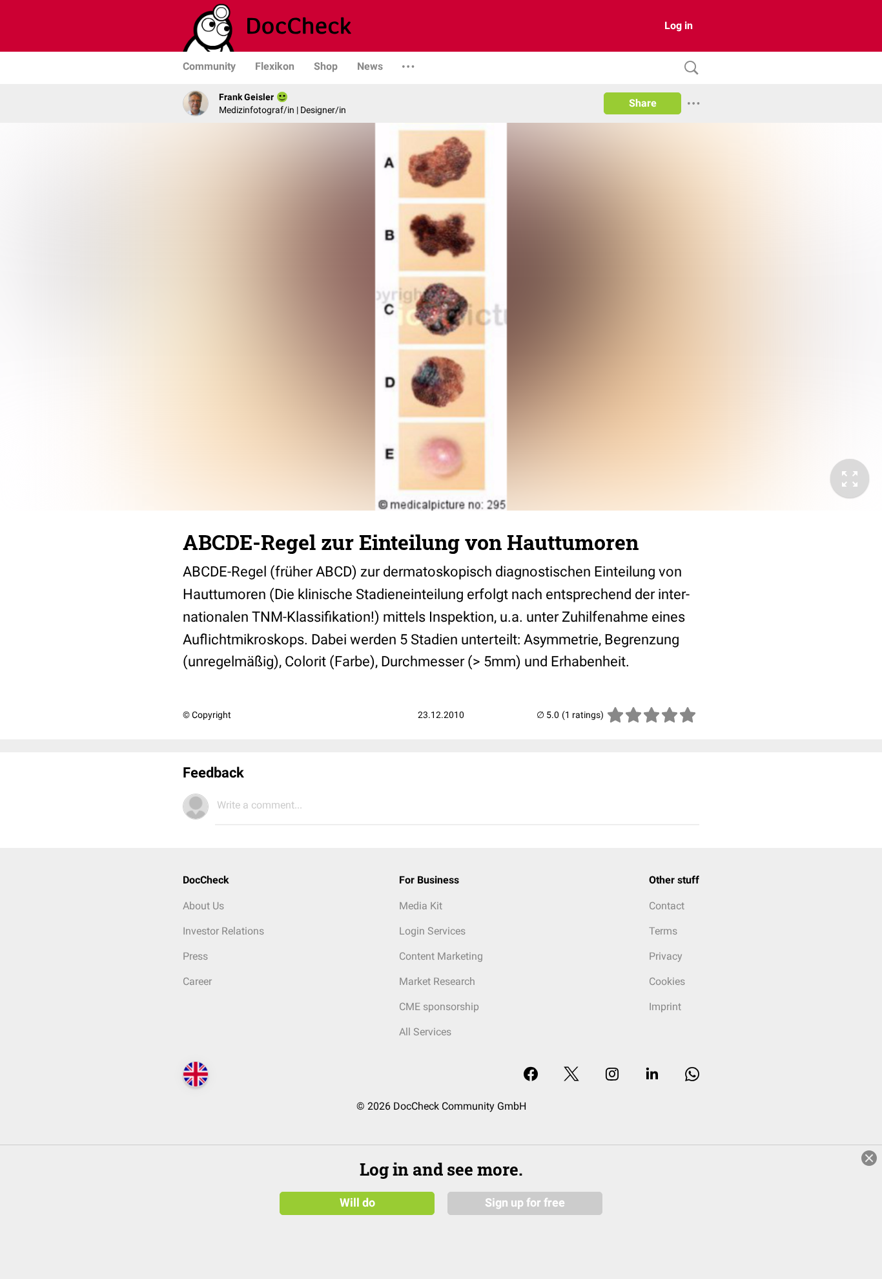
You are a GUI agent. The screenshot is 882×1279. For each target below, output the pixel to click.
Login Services (432, 931)
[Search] (688, 68)
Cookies (667, 981)
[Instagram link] (612, 1075)
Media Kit (420, 906)
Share (643, 103)
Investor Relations (223, 931)
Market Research (437, 981)
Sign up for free (525, 1202)
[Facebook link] (531, 1075)
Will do (357, 1202)
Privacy (665, 956)
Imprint (665, 1006)
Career (197, 981)
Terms (663, 931)
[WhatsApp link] (692, 1075)
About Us (203, 906)
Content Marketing (441, 956)
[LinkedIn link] (652, 1075)
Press (195, 956)
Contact (666, 906)
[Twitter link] (571, 1075)
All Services (425, 1032)
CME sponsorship (439, 1006)
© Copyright (207, 715)
